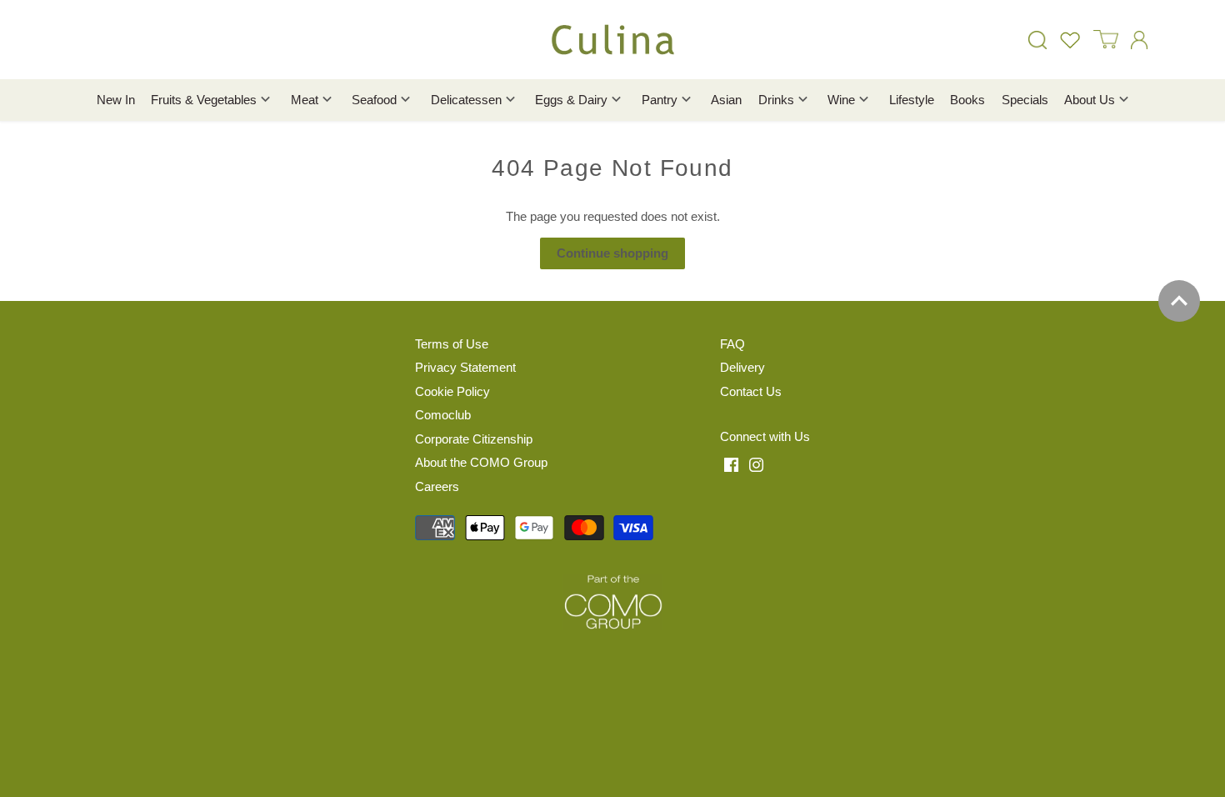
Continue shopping (612, 253)
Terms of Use (451, 344)
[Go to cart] (1105, 39)
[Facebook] (731, 464)
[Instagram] (756, 464)
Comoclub (443, 415)
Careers (437, 486)
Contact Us (751, 391)
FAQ (732, 344)
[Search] (1037, 39)
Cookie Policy (452, 391)
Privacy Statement (465, 367)
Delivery (742, 367)
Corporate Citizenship (473, 439)
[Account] (1139, 39)
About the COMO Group (481, 462)
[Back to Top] (1179, 301)
